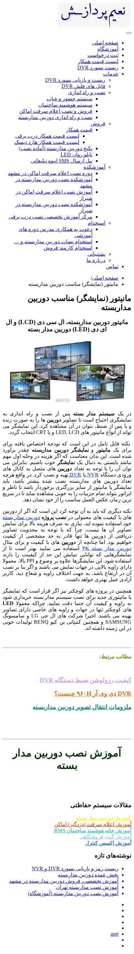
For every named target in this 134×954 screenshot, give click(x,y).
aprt (114, 934)
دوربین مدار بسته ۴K (106, 548)
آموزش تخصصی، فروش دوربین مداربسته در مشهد (63, 881)
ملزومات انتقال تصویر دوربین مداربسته (82, 706)
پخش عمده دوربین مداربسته (88, 874)
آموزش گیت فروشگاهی (105, 837)
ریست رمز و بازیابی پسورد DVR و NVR (75, 868)
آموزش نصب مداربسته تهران (87, 887)
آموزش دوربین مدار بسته (103, 818)
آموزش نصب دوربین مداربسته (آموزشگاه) (73, 893)
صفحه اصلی (105, 278)
